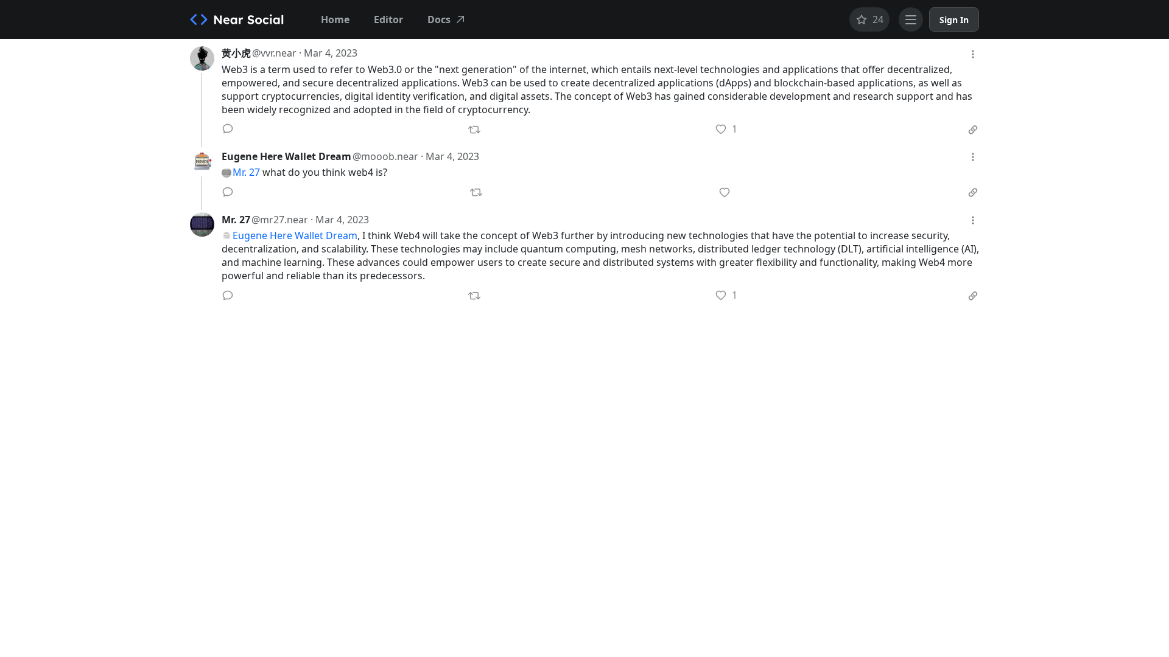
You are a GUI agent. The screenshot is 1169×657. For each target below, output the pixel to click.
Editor (388, 19)
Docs (439, 19)
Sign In (954, 20)
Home (335, 19)
